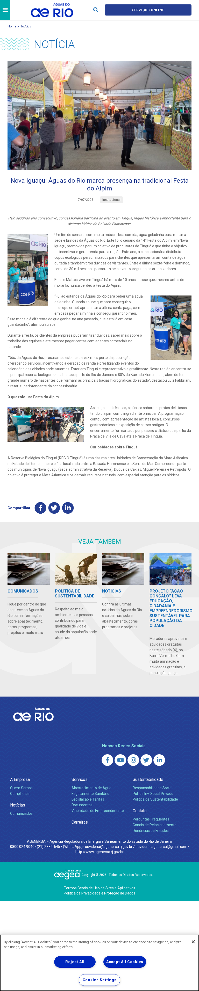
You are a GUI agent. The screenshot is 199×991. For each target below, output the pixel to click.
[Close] (193, 942)
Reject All (74, 962)
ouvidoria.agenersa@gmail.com (161, 847)
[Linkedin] (68, 508)
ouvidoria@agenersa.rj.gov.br (108, 847)
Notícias (25, 26)
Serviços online (148, 10)
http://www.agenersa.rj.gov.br (99, 852)
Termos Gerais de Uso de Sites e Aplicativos (99, 888)
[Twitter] (54, 508)
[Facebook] (40, 508)
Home (12, 26)
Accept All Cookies (124, 962)
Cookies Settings (100, 980)
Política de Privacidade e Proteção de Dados (99, 893)
